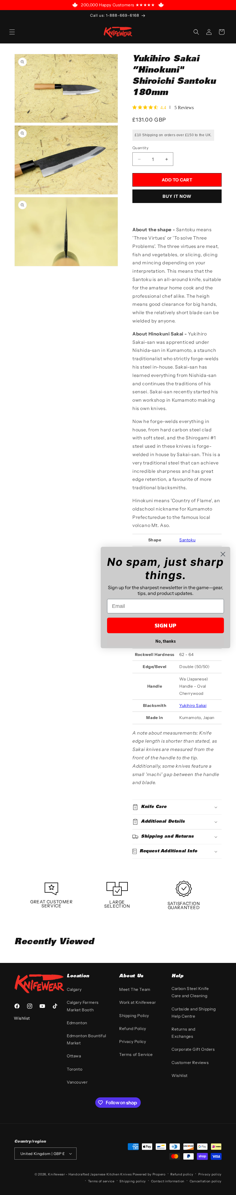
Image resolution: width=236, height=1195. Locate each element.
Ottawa (74, 1056)
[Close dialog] (223, 554)
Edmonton (77, 1022)
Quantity (140, 147)
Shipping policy (132, 1181)
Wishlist (180, 1075)
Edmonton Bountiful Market (86, 1039)
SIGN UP (165, 625)
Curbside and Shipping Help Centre (194, 1012)
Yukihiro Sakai (192, 705)
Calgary (74, 989)
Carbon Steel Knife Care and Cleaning (190, 992)
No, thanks (165, 641)
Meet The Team (135, 989)
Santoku (187, 540)
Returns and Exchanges (183, 1033)
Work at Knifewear (137, 1002)
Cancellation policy (206, 1181)
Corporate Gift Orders (193, 1049)
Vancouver (77, 1082)
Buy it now (177, 196)
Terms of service (101, 1181)
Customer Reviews (190, 1062)
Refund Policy (132, 1028)
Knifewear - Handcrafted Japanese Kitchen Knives (90, 1174)
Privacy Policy (132, 1041)
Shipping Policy (134, 1015)
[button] (12, 32)
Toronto (74, 1069)
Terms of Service (136, 1054)
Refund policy (181, 1174)
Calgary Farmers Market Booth (83, 1006)
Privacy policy (210, 1174)
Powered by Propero (149, 1174)
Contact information (167, 1181)
